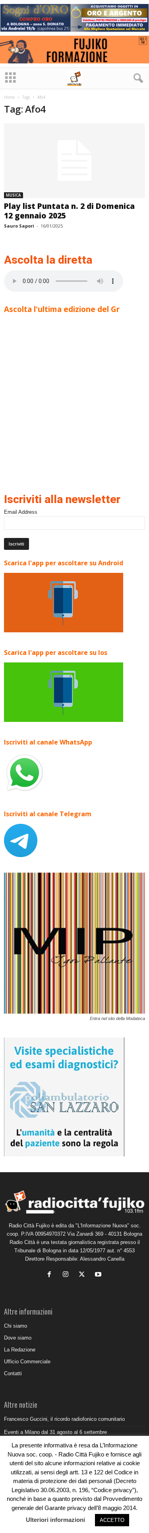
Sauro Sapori (19, 226)
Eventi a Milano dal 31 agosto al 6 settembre (55, 1432)
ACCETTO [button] (112, 1520)
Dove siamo (17, 1338)
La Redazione (19, 1350)
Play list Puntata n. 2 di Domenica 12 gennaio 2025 (69, 211)
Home (9, 97)
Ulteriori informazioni (55, 1519)
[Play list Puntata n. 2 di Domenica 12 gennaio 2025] (74, 160)
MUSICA (13, 195)
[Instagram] (67, 1275)
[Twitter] (83, 1275)
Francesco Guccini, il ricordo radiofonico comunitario (64, 1419)
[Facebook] (51, 1275)
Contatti (13, 1373)
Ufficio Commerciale (27, 1362)
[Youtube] (99, 1275)
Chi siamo (15, 1326)
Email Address (20, 512)
